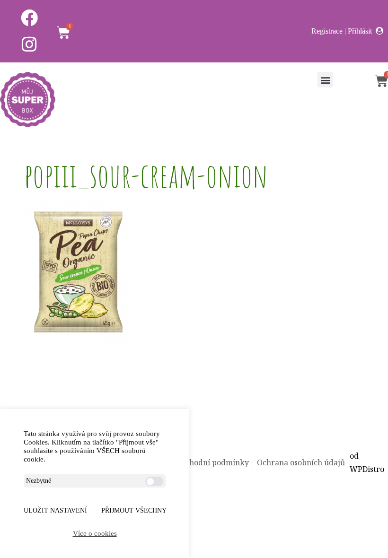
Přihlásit (360, 31)
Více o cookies (95, 533)
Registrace (327, 31)
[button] (325, 79)
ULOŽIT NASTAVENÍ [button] (55, 510)
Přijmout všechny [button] (134, 510)
